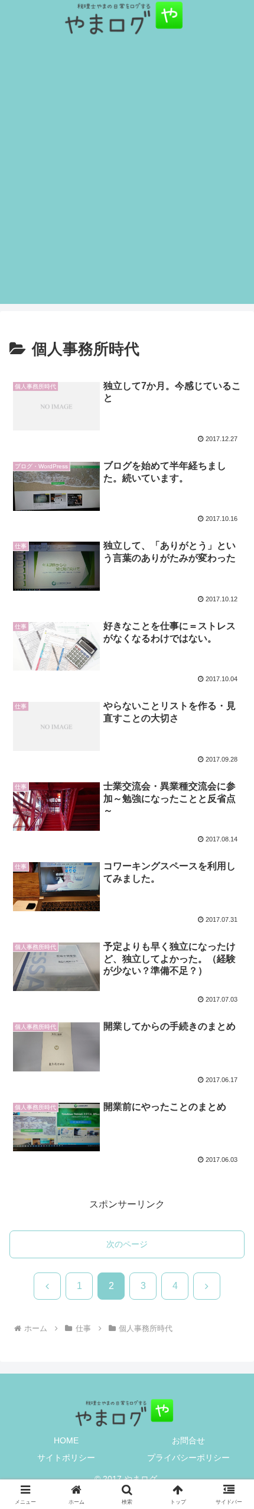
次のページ (127, 1244)
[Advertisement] (127, 177)
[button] (229, 1442)
